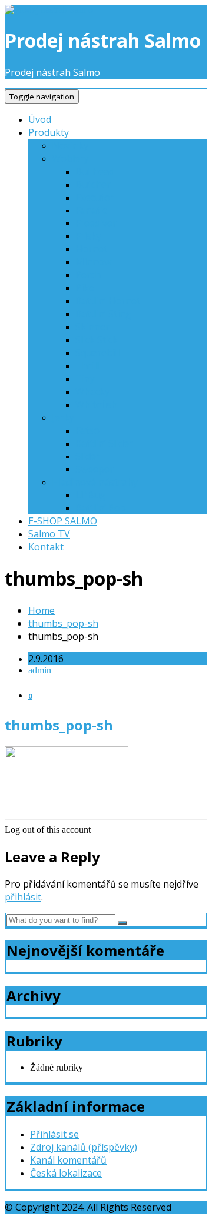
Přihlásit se (54, 1134)
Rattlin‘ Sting (103, 313)
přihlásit (23, 896)
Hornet (91, 248)
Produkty (48, 132)
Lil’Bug (90, 494)
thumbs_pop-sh (63, 623)
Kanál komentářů (68, 1160)
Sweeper (94, 469)
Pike (84, 287)
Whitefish (96, 404)
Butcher (93, 184)
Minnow (93, 261)
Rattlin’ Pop (100, 507)
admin (39, 670)
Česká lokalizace (66, 1172)
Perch (88, 274)
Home (41, 610)
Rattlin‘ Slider (104, 443)
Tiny (85, 378)
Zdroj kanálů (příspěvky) (83, 1147)
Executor (94, 197)
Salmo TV (49, 533)
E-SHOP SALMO (62, 520)
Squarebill (97, 352)
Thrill (87, 365)
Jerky (63, 417)
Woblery (70, 158)
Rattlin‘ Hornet (107, 300)
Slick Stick (96, 339)
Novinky (70, 145)
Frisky (88, 236)
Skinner (92, 326)
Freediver (96, 223)
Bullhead (94, 171)
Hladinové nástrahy (95, 482)
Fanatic (91, 210)
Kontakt (46, 546)
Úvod (39, 119)
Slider (87, 456)
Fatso (87, 430)
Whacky (92, 391)
